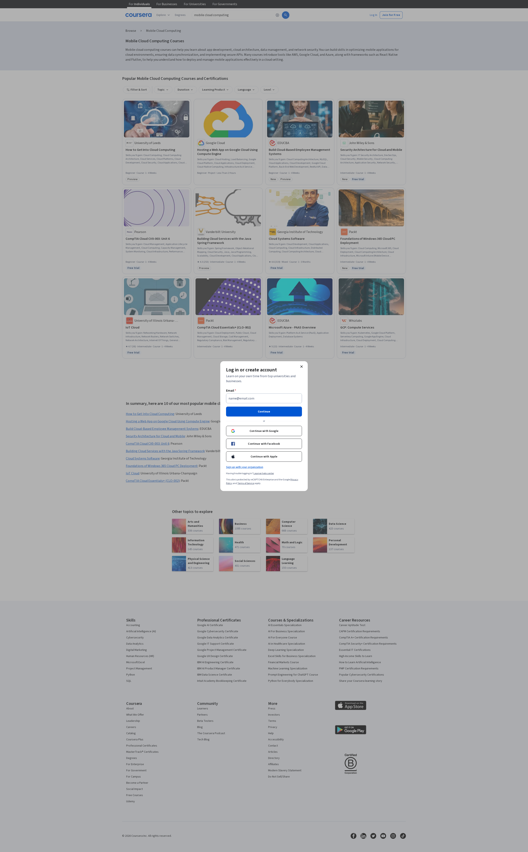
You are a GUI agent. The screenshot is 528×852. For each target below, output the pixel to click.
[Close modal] (301, 366)
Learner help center (263, 473)
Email (231, 390)
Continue (264, 411)
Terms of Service (245, 483)
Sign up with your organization (244, 467)
